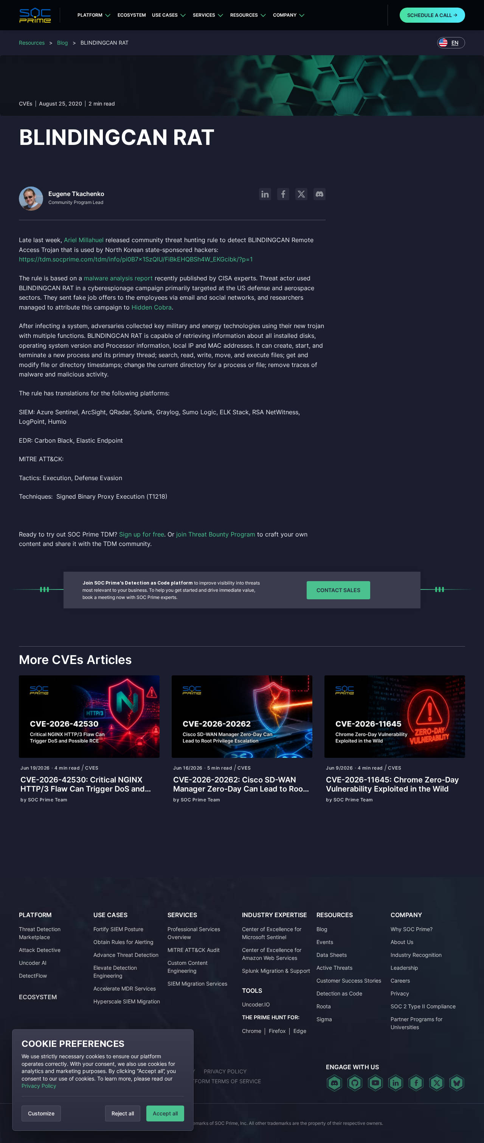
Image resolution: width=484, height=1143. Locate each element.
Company (284, 15)
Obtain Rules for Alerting (123, 942)
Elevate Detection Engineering (115, 971)
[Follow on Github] (354, 1083)
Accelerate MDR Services (124, 988)
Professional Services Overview (194, 933)
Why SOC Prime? (412, 929)
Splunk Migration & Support (276, 970)
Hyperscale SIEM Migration (126, 1001)
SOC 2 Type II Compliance (423, 1006)
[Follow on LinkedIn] (265, 194)
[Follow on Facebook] (283, 194)
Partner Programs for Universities (416, 1023)
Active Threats (334, 967)
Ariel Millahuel (84, 240)
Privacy (400, 993)
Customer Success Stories (348, 980)
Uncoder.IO (256, 1004)
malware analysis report (118, 278)
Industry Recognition (416, 955)
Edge (299, 1031)
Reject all (123, 1113)
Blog (62, 42)
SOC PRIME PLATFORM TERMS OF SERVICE (206, 1081)
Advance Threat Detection (125, 955)
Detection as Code (339, 993)
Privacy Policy (39, 1085)
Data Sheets (331, 955)
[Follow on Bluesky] (456, 1083)
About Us (402, 942)
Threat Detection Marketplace (39, 933)
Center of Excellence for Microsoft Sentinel (271, 933)
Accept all (165, 1113)
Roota (323, 1006)
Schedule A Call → (432, 15)
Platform (90, 15)
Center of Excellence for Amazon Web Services (271, 954)
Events (324, 942)
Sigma (324, 1019)
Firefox (277, 1031)
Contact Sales (338, 590)
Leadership (404, 967)
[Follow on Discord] (319, 194)
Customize (41, 1113)
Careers (400, 980)
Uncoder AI (33, 962)
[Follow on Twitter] (436, 1083)
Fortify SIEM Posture (118, 929)
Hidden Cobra (152, 307)
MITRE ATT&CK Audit (194, 950)
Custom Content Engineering (188, 966)
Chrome (251, 1031)
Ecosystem (132, 15)
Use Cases (165, 15)
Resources (244, 15)
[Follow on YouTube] (375, 1083)
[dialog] (103, 1080)
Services (204, 15)
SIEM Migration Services (197, 983)
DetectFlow (33, 975)
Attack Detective (39, 950)
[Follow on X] (301, 194)
